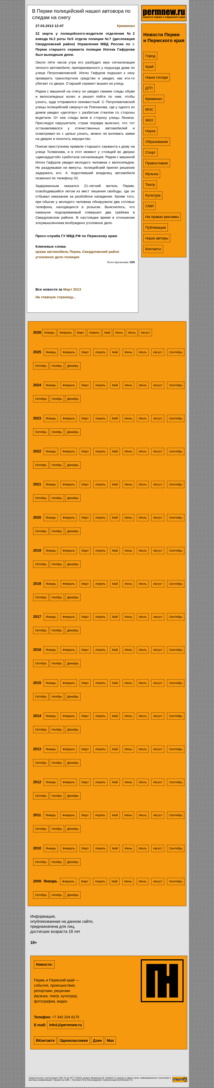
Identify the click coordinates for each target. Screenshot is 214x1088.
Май (107, 332)
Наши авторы (156, 238)
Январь (49, 332)
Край (149, 67)
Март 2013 (72, 289)
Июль (132, 332)
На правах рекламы (162, 217)
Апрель (94, 332)
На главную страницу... (55, 297)
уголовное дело (49, 257)
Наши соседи (156, 77)
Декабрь (73, 365)
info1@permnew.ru (65, 1025)
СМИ (149, 206)
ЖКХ (149, 120)
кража (40, 252)
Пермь (75, 252)
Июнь (119, 332)
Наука (150, 131)
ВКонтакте (45, 1040)
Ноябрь (57, 365)
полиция (71, 257)
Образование (156, 142)
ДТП (149, 88)
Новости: (44, 964)
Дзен (97, 1040)
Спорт (150, 152)
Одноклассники (74, 1040)
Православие (156, 163)
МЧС (149, 109)
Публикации (155, 227)
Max (110, 1040)
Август (145, 332)
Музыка (151, 174)
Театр (150, 184)
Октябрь (41, 365)
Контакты (153, 249)
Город (150, 56)
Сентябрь (175, 352)
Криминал (153, 99)
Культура (152, 195)
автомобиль (58, 252)
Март (80, 332)
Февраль (66, 332)
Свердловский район (100, 252)
